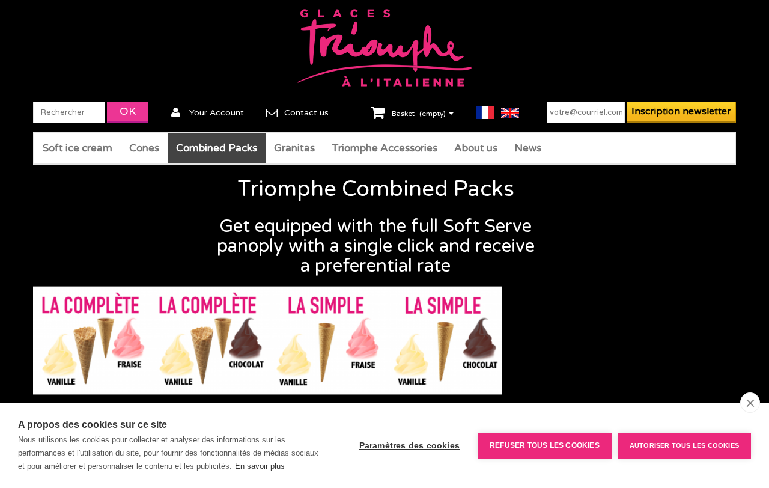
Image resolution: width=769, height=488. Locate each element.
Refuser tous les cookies (545, 445)
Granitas (294, 148)
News (527, 148)
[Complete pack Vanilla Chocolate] (208, 340)
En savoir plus (260, 466)
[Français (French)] (488, 112)
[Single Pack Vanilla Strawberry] (325, 340)
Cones (144, 148)
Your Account (216, 113)
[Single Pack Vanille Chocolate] (443, 340)
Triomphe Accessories (384, 148)
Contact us (306, 113)
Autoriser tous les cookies (684, 445)
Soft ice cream (77, 148)
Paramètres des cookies (409, 445)
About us (475, 148)
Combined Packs (216, 148)
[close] (750, 402)
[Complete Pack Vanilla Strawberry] (91, 340)
